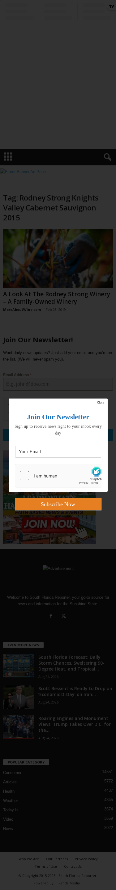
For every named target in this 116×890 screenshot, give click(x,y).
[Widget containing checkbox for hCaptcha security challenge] (58, 475)
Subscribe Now (58, 504)
